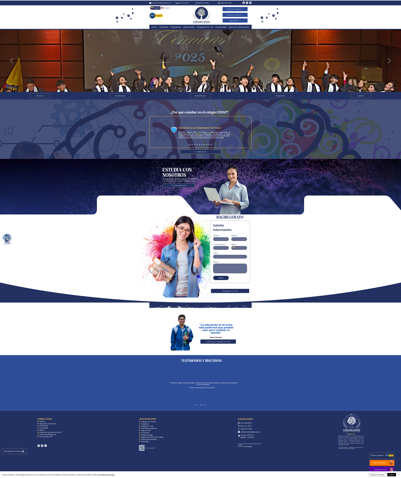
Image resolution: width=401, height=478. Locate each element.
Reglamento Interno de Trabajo (152, 437)
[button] (164, 27)
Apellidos (235, 235)
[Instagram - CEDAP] (42, 445)
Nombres (216, 235)
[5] (199, 144)
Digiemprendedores (248, 446)
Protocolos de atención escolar (50, 432)
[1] (189, 144)
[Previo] (11, 61)
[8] (206, 144)
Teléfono (234, 244)
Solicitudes (145, 441)
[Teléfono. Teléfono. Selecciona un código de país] (235, 248)
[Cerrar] (398, 474)
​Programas (145, 424)
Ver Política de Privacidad (106, 475)
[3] (194, 144)
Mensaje (216, 262)
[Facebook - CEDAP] (38, 445)
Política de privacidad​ (149, 439)
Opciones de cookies (377, 475)
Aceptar (391, 475)
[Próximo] (389, 61)
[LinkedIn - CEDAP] (45, 445)
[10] (211, 144)
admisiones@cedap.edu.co (161, 3)
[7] (204, 144)
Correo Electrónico (219, 244)
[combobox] (230, 257)
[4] (196, 144)
